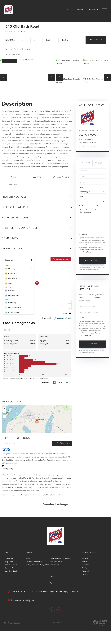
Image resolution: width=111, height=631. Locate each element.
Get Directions (62, 443)
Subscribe (92, 344)
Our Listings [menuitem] (9, 558)
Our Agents (91, 146)
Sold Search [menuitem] (9, 568)
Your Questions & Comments (88, 206)
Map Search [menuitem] (9, 562)
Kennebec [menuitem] (85, 565)
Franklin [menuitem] (84, 562)
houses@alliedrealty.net (22, 600)
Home (4, 495)
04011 (45, 495)
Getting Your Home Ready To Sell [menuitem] (37, 565)
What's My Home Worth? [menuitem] (34, 562)
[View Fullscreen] (4, 416)
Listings (11, 495)
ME (18, 495)
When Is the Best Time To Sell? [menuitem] (61, 558)
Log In (71, 9)
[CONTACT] (96, 40)
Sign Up (80, 9)
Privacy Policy (8, 469)
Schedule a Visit (99, 163)
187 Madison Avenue (56, 592)
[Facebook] (52, 610)
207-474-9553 (94, 9)
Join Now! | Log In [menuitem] (11, 571)
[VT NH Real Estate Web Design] (100, 623)
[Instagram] (59, 610)
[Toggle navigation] (104, 9)
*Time (81, 197)
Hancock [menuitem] (85, 574)
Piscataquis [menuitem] (85, 571)
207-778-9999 (87, 135)
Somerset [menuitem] (85, 558)
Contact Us (82, 146)
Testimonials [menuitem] (55, 565)
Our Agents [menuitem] (51, 583)
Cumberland (26, 495)
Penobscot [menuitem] (85, 568)
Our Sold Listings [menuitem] (56, 562)
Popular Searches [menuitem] (11, 565)
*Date (81, 187)
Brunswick (37, 495)
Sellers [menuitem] (28, 558)
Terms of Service (92, 269)
